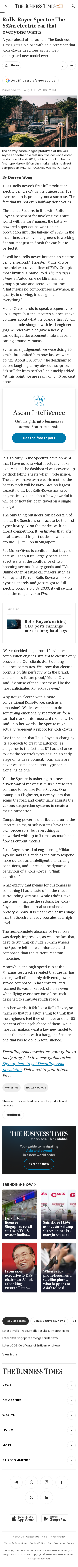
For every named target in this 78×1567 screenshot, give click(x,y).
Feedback (13, 1115)
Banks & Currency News (49, 1321)
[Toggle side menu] (5, 6)
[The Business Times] (35, 6)
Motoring (11, 1087)
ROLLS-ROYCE (36, 1087)
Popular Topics (16, 1321)
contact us (32, 1536)
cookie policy (37, 1543)
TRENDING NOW (17, 1184)
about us (18, 1536)
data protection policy (61, 1543)
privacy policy (57, 1536)
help (44, 1536)
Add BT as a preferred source (33, 81)
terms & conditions (15, 1543)
